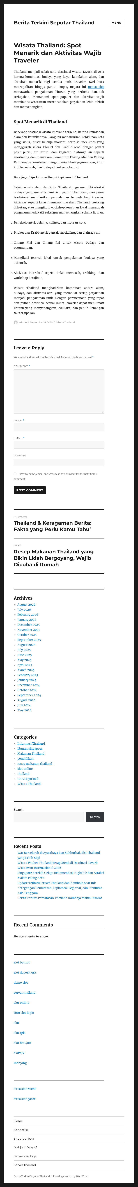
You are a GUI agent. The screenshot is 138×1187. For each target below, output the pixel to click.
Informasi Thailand (31, 743)
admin (23, 322)
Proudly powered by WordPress (71, 1176)
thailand (23, 773)
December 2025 (28, 624)
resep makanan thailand (34, 763)
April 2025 (24, 665)
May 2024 (24, 710)
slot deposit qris (25, 972)
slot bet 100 (22, 962)
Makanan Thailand (30, 753)
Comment (22, 366)
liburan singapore (30, 748)
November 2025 (28, 629)
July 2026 (24, 609)
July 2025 (24, 650)
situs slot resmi (25, 1089)
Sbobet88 (21, 1130)
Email (19, 438)
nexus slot (96, 87)
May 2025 (24, 660)
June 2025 (24, 655)
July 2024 (24, 705)
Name (19, 420)
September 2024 (29, 695)
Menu (116, 22)
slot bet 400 (22, 1043)
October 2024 (27, 690)
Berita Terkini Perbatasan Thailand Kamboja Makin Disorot (59, 898)
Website (20, 455)
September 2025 (29, 640)
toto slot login (24, 1012)
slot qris (19, 1033)
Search (19, 809)
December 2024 (28, 685)
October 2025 (27, 635)
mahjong (20, 1063)
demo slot (21, 982)
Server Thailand (25, 1165)
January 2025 (26, 680)
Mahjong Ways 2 (25, 1147)
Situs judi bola (24, 1138)
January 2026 (26, 619)
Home (18, 1121)
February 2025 (27, 675)
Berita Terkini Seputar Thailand (54, 23)
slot (16, 1023)
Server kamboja (25, 1156)
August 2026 (26, 604)
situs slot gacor (24, 1099)
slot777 (19, 1053)
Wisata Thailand (65, 322)
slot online (25, 768)
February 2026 (27, 614)
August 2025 (26, 645)
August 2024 (26, 700)
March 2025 (25, 670)
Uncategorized (27, 779)
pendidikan (25, 758)
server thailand (24, 992)
